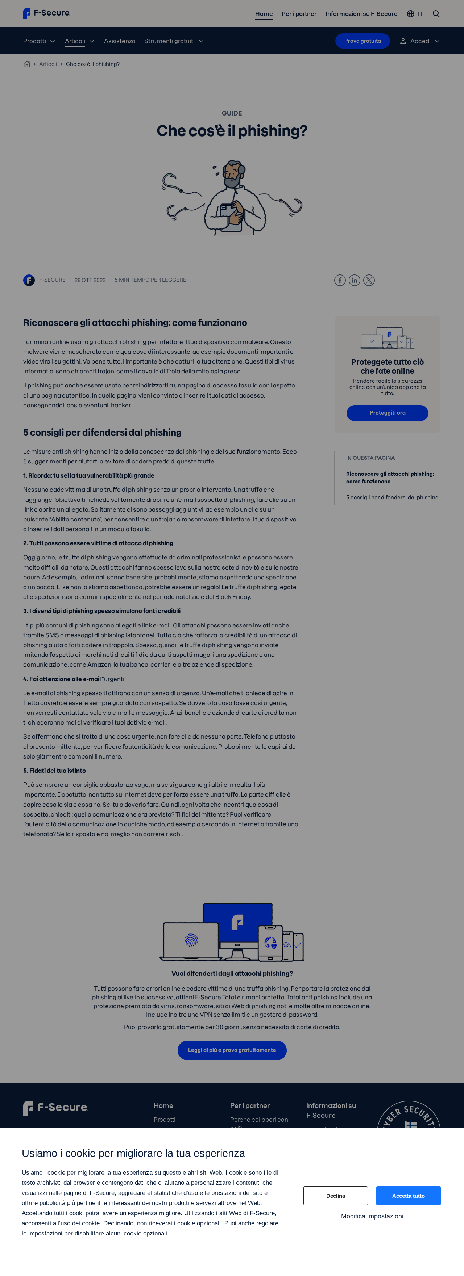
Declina (335, 1196)
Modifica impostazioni (372, 1216)
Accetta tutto (408, 1196)
